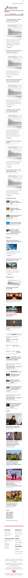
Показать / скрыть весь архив (11, 520)
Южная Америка (18, 540)
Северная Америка (18, 542)
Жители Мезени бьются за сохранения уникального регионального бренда (12, 504)
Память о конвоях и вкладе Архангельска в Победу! (15, 381)
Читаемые (14, 334)
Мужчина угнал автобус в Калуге (13, 300)
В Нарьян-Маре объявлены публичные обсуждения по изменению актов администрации (13, 463)
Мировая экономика (19, 551)
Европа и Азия (18, 544)
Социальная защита (19, 533)
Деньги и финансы (18, 553)
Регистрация (15, 3)
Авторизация (21, 3)
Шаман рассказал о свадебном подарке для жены (15, 202)
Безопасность (7, 535)
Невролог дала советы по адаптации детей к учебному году (14, 216)
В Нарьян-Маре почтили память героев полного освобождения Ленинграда (13, 358)
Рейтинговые (14, 371)
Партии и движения (8, 533)
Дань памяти (16, 345)
